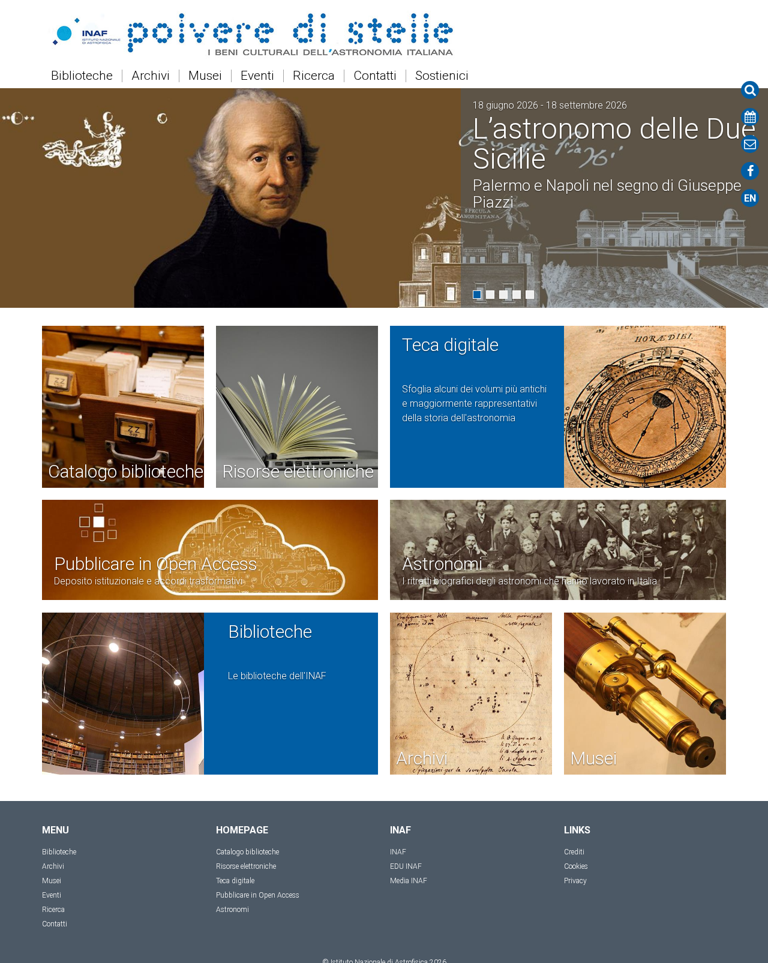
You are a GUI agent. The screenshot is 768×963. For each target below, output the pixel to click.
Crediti (574, 852)
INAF (398, 852)
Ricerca (314, 76)
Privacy (575, 881)
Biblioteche (82, 76)
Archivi (150, 76)
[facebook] (750, 171)
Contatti (375, 76)
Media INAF (408, 881)
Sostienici (442, 76)
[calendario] (750, 117)
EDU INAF (406, 866)
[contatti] (750, 144)
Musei (205, 76)
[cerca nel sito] (750, 90)
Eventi (257, 76)
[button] (477, 294)
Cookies (576, 866)
